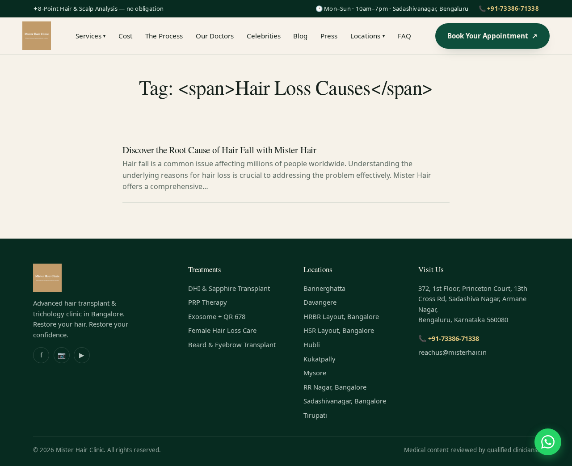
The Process (164, 35)
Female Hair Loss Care (222, 330)
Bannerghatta (324, 288)
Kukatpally (319, 358)
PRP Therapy (207, 302)
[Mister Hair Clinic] (36, 35)
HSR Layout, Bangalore (338, 330)
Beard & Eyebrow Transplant (232, 344)
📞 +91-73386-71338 (509, 8)
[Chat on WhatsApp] (547, 441)
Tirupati (315, 415)
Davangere (319, 302)
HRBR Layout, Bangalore (341, 316)
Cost (125, 35)
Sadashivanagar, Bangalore (344, 400)
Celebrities (264, 35)
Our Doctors (215, 35)
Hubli (311, 344)
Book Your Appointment (492, 35)
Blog (300, 35)
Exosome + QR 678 (216, 316)
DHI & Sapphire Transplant (229, 288)
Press (328, 35)
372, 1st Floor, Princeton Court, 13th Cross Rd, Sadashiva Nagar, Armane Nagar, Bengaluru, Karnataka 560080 (472, 304)
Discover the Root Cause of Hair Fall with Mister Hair (219, 149)
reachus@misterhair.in (452, 352)
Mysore (314, 372)
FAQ (404, 35)
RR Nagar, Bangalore (334, 386)
